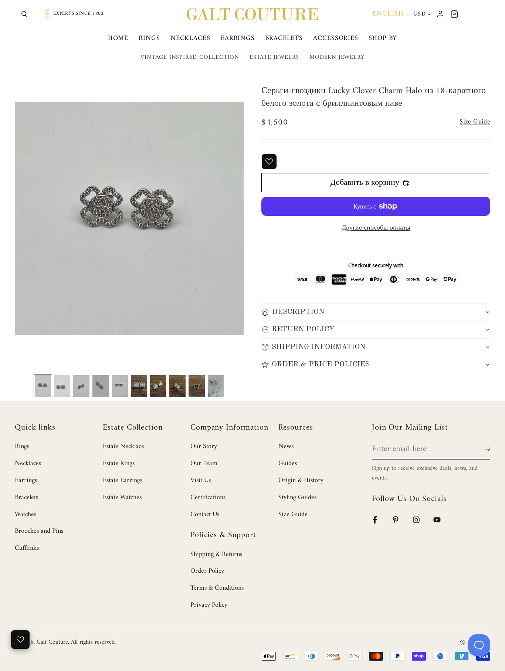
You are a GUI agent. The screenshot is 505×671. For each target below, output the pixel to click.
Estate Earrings (122, 480)
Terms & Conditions (217, 588)
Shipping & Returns (216, 554)
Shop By (383, 38)
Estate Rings (119, 463)
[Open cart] (454, 14)
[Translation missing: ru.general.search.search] (24, 14)
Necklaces (190, 38)
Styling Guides (297, 497)
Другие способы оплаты (376, 228)
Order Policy (207, 571)
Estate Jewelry (274, 57)
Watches (25, 514)
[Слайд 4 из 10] (100, 386)
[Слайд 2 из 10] (62, 386)
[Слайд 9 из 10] (197, 386)
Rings (149, 38)
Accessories (335, 38)
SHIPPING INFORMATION (318, 347)
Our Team (203, 463)
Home (118, 38)
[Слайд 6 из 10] (139, 386)
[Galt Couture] (252, 14)
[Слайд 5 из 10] (120, 386)
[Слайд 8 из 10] (177, 386)
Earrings (238, 38)
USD (419, 14)
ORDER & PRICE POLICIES (321, 364)
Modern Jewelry (336, 57)
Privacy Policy (208, 605)
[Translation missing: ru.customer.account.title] (440, 14)
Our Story (203, 446)
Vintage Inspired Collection (189, 57)
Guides (287, 463)
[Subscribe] (486, 449)
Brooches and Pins (39, 531)
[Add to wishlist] (269, 161)
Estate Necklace (123, 446)
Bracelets (284, 38)
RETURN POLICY (303, 329)
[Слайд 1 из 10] (43, 386)
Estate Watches (122, 497)
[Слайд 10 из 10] (216, 386)
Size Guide (293, 514)
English (388, 14)
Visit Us (200, 480)
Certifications (208, 497)
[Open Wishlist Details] (20, 639)
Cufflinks (27, 548)
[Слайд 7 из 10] (158, 386)
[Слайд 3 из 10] (81, 386)
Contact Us (204, 514)
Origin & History (300, 480)
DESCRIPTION (298, 312)
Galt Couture (52, 642)
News (286, 446)
